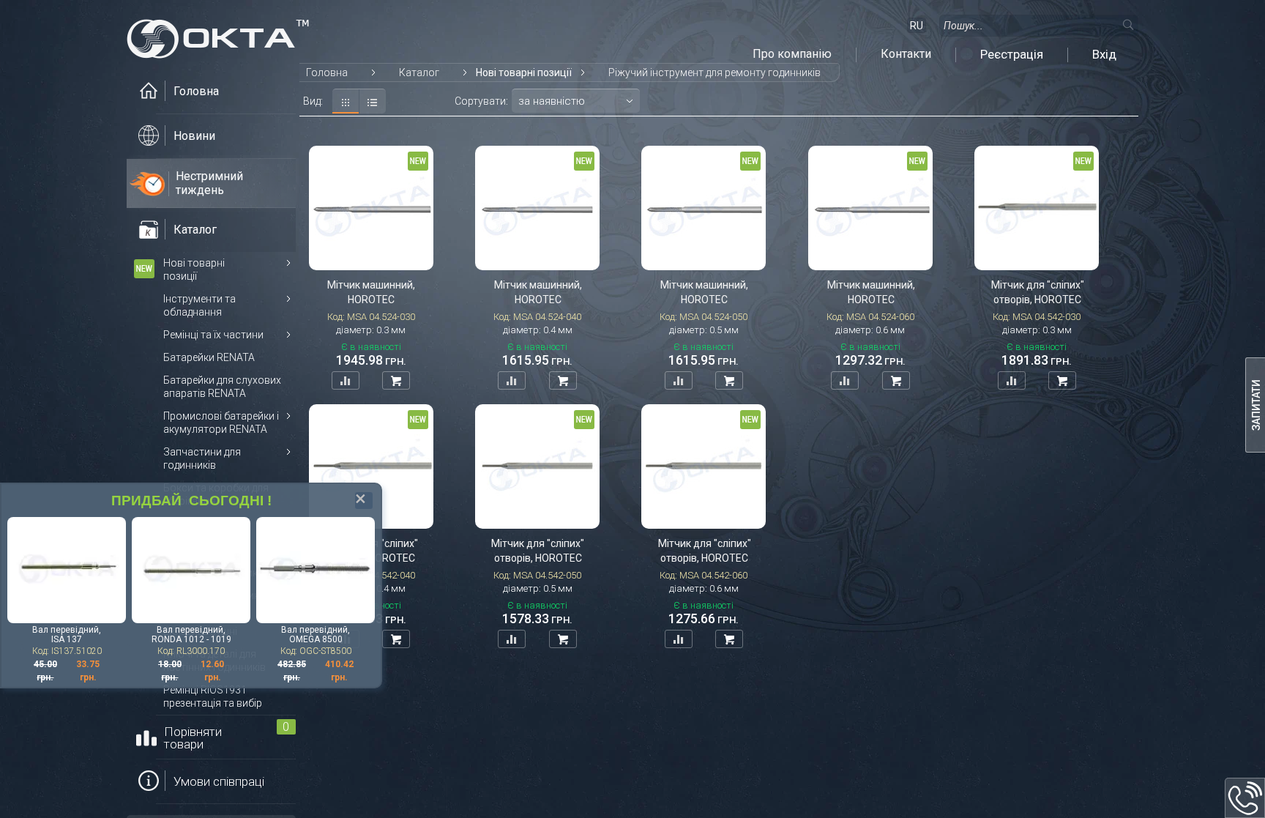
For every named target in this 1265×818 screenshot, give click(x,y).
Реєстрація (1011, 54)
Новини (194, 136)
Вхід (1104, 54)
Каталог (419, 72)
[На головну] (218, 35)
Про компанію (792, 54)
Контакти (906, 54)
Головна (327, 72)
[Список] (372, 101)
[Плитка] (345, 101)
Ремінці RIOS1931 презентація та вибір (212, 696)
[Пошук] (1127, 24)
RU (916, 25)
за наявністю (551, 101)
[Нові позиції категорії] (144, 268)
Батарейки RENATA (209, 357)
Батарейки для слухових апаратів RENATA (222, 386)
